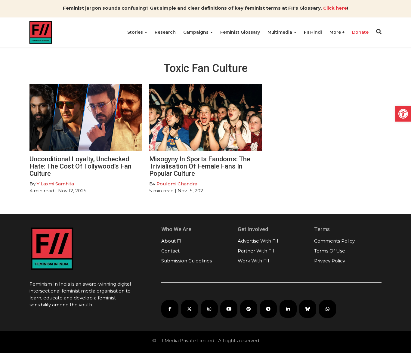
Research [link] (165, 32)
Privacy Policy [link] (329, 261)
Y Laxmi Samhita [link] (55, 184)
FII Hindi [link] (313, 32)
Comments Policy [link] (334, 241)
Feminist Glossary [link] (240, 32)
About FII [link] (172, 241)
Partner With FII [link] (256, 251)
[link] (403, 114)
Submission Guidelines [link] (186, 261)
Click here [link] (335, 8)
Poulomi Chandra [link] (176, 184)
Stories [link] (135, 32)
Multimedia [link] (280, 32)
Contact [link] (170, 251)
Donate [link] (360, 32)
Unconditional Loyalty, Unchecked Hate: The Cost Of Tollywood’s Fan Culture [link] (80, 166)
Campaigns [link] (196, 32)
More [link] (335, 32)
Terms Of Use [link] (329, 251)
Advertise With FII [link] (258, 241)
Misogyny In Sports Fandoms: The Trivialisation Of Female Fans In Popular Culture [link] (199, 166)
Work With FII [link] (253, 261)
